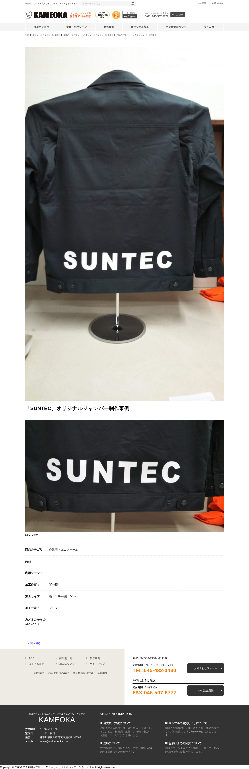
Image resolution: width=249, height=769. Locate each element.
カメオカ (89, 767)
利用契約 (39, 673)
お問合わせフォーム (205, 668)
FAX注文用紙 (177, 15)
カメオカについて (176, 26)
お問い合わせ (218, 3)
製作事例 (95, 658)
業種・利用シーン (76, 26)
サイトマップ (97, 663)
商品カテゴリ (41, 26)
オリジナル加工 (140, 26)
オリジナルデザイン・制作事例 (46, 35)
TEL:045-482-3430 (154, 670)
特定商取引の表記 (58, 673)
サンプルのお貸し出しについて (188, 723)
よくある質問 (200, 3)
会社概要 (102, 673)
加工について (67, 663)
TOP (27, 35)
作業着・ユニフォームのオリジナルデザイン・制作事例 (88, 35)
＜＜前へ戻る (32, 643)
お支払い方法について (117, 723)
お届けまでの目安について (185, 743)
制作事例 (109, 26)
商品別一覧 (65, 658)
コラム (207, 27)
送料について (111, 743)
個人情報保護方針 (83, 673)
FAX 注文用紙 (205, 690)
